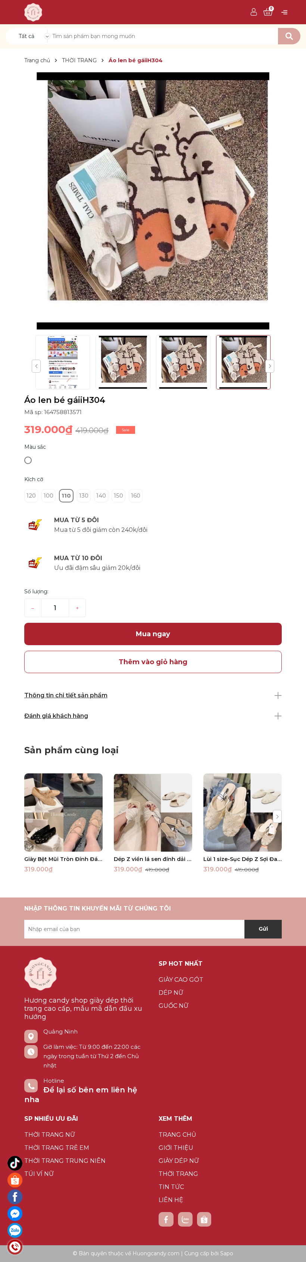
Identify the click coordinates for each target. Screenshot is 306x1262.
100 (48, 495)
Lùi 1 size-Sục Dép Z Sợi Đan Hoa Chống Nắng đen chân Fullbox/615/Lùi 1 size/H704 (242, 859)
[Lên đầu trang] (293, 1249)
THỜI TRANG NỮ (49, 1134)
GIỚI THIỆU (176, 1147)
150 (118, 495)
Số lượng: (36, 591)
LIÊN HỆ (171, 1199)
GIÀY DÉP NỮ (179, 1160)
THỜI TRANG (178, 1173)
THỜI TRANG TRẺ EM (56, 1147)
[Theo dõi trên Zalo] (185, 1219)
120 (31, 495)
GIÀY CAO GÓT (181, 979)
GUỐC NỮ (173, 1005)
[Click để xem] (153, 200)
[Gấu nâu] (28, 460)
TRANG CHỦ (177, 1134)
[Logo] (33, 11)
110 (66, 495)
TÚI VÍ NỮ (39, 1173)
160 (135, 495)
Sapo (226, 1253)
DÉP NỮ (171, 992)
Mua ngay (153, 634)
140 (101, 495)
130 (83, 495)
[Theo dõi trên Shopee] (204, 1219)
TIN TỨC (171, 1186)
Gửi (263, 928)
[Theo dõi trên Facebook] (166, 1219)
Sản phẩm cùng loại (71, 750)
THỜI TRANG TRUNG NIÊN (65, 1160)
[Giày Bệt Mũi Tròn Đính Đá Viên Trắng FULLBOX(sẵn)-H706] (63, 812)
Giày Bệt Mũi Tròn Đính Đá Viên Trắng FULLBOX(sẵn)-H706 (63, 859)
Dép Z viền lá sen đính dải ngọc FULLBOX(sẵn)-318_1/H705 (153, 859)
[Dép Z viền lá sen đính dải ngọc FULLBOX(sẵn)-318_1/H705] (153, 812)
